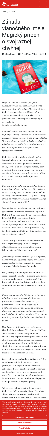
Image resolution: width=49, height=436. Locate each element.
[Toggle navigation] (43, 4)
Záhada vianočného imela (24, 266)
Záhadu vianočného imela (14, 125)
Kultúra (12, 12)
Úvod (4, 12)
